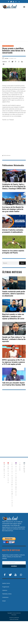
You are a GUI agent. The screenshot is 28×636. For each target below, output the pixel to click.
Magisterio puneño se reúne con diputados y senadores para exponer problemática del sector (13, 316)
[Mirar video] (9, 221)
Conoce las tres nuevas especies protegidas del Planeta (13, 251)
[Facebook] (8, 1)
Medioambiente (7, 155)
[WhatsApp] (16, 1)
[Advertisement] (14, 25)
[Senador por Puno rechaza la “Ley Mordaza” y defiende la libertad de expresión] (12, 328)
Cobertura (4, 590)
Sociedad (11, 46)
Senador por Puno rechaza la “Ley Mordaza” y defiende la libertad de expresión (13, 339)
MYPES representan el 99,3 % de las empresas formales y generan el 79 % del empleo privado (13, 362)
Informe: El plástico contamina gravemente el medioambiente (12, 231)
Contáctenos (5, 597)
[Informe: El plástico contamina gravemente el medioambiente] (14, 221)
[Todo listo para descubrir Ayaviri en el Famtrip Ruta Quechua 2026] (12, 374)
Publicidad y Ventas (6, 594)
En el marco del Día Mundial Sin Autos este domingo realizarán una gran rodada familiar (13, 209)
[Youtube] (13, 1)
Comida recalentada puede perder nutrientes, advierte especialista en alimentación (13, 293)
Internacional (6, 46)
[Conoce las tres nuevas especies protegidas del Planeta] (12, 242)
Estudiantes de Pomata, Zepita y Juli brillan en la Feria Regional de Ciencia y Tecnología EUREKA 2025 (14, 186)
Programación (5, 587)
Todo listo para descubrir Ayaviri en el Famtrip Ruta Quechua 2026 (13, 383)
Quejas (4, 601)
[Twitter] (11, 1)
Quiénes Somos (6, 583)
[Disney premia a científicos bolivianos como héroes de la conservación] (14, 74)
